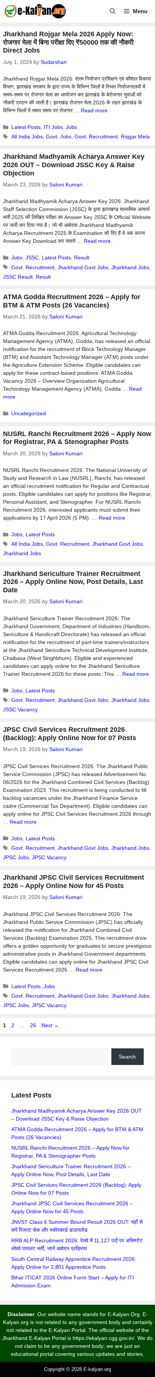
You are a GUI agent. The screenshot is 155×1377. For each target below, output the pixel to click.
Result (81, 258)
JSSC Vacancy (20, 709)
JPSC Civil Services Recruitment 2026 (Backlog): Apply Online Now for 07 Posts (69, 734)
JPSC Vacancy (49, 857)
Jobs (71, 127)
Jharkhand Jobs (130, 267)
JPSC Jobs (16, 857)
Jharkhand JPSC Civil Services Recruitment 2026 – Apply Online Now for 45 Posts (73, 882)
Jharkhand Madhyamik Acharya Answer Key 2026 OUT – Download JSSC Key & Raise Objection (73, 165)
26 (34, 1025)
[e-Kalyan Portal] (35, 11)
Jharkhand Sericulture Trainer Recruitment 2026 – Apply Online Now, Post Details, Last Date (73, 582)
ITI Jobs (53, 127)
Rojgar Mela (135, 137)
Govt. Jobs (58, 137)
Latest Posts (26, 127)
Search (127, 1057)
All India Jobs (27, 137)
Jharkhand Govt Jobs (83, 267)
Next (50, 1025)
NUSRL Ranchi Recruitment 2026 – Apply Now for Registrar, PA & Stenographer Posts (77, 438)
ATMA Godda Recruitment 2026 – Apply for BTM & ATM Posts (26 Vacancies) (71, 301)
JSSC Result (18, 277)
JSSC (32, 258)
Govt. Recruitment (96, 137)
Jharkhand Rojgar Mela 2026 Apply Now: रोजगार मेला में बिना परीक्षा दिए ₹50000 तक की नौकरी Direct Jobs (68, 42)
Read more (94, 110)
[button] (113, 11)
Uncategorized (28, 413)
